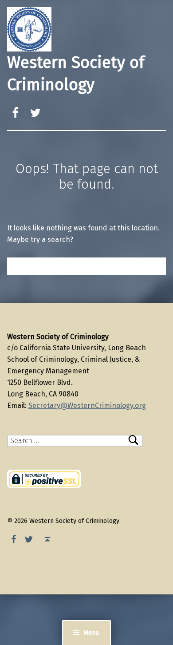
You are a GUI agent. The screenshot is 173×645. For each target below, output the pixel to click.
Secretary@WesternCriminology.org (87, 405)
